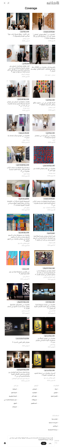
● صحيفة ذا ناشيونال (48, 268)
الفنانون (56, 392)
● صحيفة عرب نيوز (49, 336)
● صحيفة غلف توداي (23, 99)
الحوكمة (15, 389)
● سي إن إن (26, 269)
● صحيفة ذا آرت (50, 302)
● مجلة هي (26, 63)
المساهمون (34, 403)
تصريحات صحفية (54, 422)
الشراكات (15, 407)
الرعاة (57, 389)
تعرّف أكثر (35, 396)
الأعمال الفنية (55, 396)
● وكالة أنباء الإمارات (49, 32)
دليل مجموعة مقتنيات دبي (11, 400)
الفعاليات (35, 392)
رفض (50, 443)
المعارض (35, 389)
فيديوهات (35, 400)
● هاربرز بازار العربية (24, 199)
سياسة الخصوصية (53, 429)
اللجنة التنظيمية (13, 396)
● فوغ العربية (50, 233)
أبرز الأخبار (56, 426)
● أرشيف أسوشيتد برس (22, 338)
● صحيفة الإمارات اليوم (23, 165)
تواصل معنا (55, 419)
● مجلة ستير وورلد (24, 133)
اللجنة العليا (14, 392)
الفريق (16, 403)
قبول (43, 443)
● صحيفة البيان (24, 31)
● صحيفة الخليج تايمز (23, 369)
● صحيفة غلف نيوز (24, 232)
